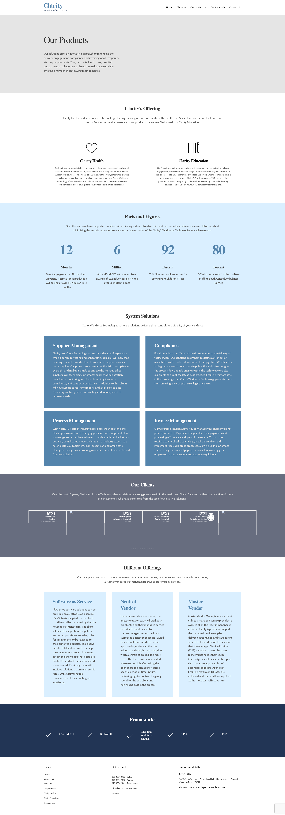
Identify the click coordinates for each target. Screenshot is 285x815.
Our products (197, 7)
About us (181, 7)
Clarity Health (50, 793)
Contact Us (235, 7)
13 (153, 548)
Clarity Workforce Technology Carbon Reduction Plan (202, 787)
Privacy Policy (185, 774)
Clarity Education (51, 798)
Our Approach (218, 7)
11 (149, 548)
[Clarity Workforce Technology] (55, 7)
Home (169, 7)
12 (151, 548)
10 (147, 548)
